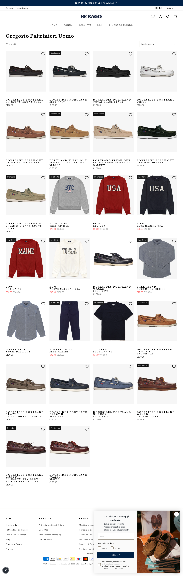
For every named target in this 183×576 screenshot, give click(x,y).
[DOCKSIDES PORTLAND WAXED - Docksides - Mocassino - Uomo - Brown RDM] (109, 283)
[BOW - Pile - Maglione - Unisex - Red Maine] (104, 220)
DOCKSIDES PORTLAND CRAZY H (156, 352)
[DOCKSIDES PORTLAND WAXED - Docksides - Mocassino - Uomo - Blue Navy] (95, 283)
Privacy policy (85, 530)
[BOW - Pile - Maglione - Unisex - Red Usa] (95, 220)
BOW (99, 225)
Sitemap (9, 549)
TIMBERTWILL (61, 351)
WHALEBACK (18, 351)
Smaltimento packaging (50, 534)
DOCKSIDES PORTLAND (25, 101)
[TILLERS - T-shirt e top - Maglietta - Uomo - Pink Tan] (99, 346)
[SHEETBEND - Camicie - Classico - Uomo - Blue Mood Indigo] (139, 283)
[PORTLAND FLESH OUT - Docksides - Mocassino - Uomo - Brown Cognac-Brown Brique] (21, 156)
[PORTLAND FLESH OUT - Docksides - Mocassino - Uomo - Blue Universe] (17, 156)
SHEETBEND (151, 288)
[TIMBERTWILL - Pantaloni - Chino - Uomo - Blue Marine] (51, 346)
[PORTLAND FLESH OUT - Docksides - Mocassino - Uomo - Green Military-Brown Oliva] (7, 220)
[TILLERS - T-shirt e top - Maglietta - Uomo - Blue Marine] (95, 346)
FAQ (8, 539)
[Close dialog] (176, 514)
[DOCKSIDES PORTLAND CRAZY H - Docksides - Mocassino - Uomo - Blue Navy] (143, 346)
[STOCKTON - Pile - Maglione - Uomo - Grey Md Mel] (51, 220)
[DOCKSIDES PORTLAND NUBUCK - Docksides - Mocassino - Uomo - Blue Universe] (104, 408)
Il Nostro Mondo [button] (121, 25)
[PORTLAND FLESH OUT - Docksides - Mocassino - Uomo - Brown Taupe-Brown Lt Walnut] (65, 156)
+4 (113, 283)
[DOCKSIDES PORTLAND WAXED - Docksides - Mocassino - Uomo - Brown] (104, 283)
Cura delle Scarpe (14, 544)
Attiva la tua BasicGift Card (51, 525)
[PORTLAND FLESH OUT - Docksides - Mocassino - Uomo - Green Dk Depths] (139, 156)
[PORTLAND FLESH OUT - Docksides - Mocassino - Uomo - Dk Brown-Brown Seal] (7, 156)
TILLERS (103, 351)
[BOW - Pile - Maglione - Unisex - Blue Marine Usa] (99, 220)
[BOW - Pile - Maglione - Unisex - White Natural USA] (109, 220)
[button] (5, 570)
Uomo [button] (54, 25)
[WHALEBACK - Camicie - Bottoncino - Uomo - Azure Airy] (12, 346)
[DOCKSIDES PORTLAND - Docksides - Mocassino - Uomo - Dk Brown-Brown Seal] (7, 96)
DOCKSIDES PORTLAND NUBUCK (112, 414)
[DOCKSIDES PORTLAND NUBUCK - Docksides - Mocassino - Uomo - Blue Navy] (95, 408)
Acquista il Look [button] (91, 25)
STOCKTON (59, 225)
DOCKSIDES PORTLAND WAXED (112, 289)
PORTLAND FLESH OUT (24, 161)
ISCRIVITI (116, 555)
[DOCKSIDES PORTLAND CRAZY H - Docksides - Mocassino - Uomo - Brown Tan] (139, 346)
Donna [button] (68, 25)
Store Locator (22, 8)
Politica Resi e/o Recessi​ (17, 530)
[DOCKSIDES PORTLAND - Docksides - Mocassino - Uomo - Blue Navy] (12, 96)
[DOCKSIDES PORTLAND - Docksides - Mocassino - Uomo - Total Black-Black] (17, 96)
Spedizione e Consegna (16, 534)
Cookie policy (85, 534)
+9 (26, 345)
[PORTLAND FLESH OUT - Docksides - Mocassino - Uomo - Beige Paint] (12, 156)
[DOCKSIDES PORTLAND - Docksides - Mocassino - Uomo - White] (21, 96)
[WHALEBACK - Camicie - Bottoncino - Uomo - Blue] (21, 346)
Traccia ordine (12, 525)
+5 (26, 156)
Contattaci (10, 8)
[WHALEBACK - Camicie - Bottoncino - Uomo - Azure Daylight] (7, 346)
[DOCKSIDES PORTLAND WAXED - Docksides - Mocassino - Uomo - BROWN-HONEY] (139, 408)
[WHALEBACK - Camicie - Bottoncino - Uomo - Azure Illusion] (17, 346)
